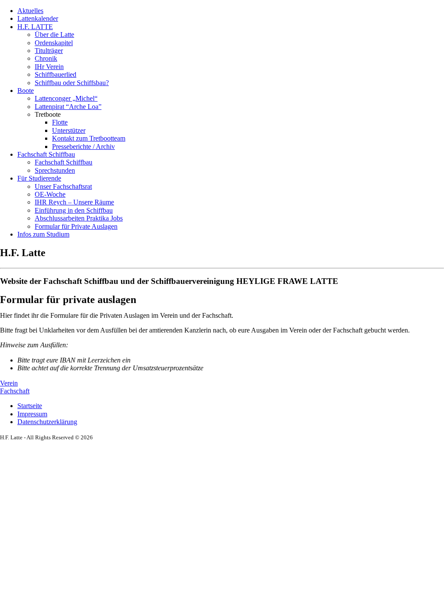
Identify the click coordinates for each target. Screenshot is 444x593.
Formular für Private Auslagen (76, 226)
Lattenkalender (37, 18)
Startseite (29, 405)
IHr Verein (49, 66)
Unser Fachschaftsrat (63, 186)
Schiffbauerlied (55, 74)
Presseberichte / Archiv (83, 146)
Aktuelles (30, 10)
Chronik (46, 58)
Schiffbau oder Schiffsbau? (72, 82)
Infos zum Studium (43, 234)
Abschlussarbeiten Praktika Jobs (79, 218)
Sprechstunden (55, 170)
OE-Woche (50, 194)
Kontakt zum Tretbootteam (88, 138)
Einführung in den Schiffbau (74, 210)
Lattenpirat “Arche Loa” (68, 106)
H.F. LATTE (35, 26)
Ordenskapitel (54, 42)
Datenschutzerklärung (47, 421)
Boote (25, 90)
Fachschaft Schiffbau (46, 154)
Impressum (32, 414)
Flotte (60, 122)
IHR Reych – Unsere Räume (74, 202)
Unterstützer (68, 130)
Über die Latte (54, 34)
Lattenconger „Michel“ (66, 98)
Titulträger (49, 50)
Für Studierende (39, 178)
